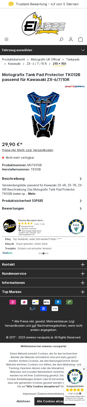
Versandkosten (15, 325)
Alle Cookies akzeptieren (55, 401)
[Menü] (7, 39)
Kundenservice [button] (14, 273)
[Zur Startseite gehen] (43, 23)
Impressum (29, 393)
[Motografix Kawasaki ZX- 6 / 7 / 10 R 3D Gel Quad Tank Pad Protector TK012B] (43, 115)
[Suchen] (61, 39)
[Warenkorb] (79, 39)
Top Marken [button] (11, 292)
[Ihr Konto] (71, 39)
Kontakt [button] (8, 264)
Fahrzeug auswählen (17, 50)
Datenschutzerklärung (51, 393)
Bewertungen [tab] (13, 208)
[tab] (42, 186)
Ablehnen (23, 401)
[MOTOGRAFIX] (43, 86)
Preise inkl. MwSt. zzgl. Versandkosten (27, 150)
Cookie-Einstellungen (20, 379)
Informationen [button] (13, 283)
